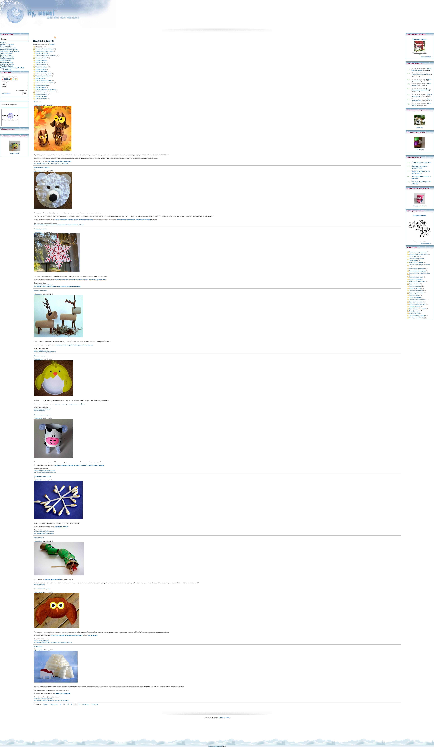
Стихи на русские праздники (417, 271)
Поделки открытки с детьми (43, 80)
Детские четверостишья (416, 302)
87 (64, 704)
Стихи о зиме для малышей (422, 69)
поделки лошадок (98, 465)
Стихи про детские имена (416, 293)
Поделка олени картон (40, 290)
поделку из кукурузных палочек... (44, 698)
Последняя (95, 704)
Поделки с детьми (52, 10)
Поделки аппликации (41, 71)
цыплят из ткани (60, 404)
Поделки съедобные (41, 98)
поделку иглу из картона (62, 693)
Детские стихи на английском (417, 309)
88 (68, 704)
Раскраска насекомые (419, 215)
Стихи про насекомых (415, 286)
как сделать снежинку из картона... (44, 285)
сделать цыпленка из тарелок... (43, 409)
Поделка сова (38, 102)
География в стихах (414, 311)
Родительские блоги (39, 10)
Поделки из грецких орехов (43, 76)
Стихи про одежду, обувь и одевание (419, 265)
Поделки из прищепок (41, 85)
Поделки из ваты (40, 87)
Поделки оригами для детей (43, 74)
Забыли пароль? (6, 93)
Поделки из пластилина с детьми (44, 83)
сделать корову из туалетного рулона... (45, 470)
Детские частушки (414, 313)
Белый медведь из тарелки (41, 167)
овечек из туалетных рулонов (83, 465)
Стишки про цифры (414, 306)
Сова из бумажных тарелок (42, 589)
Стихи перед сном (414, 256)
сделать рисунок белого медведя (83, 219)
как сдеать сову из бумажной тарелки (59, 161)
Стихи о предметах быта (416, 290)
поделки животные (73, 225)
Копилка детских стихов (418, 68)
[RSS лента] (55, 38)
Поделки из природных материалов (45, 92)
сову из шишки (92, 635)
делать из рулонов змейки (53, 579)
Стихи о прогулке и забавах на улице (419, 273)
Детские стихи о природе (416, 262)
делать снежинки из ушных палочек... (44, 532)
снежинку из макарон (61, 279)
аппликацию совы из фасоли (73, 635)
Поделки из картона (41, 60)
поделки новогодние (51, 286)
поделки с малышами (51, 225)
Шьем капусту (420, 149)
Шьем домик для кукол (419, 39)
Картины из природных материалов (45, 89)
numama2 (52, 44)
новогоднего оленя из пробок (64, 345)
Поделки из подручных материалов (45, 55)
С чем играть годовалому (421, 162)
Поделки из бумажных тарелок (44, 49)
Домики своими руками (419, 53)
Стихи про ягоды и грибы (416, 318)
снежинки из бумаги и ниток (97, 279)
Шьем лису (419, 127)
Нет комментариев (39, 163)
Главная (29, 10)
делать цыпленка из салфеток (75, 404)
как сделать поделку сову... (42, 640)
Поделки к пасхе (40, 78)
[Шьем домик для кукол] (419, 51)
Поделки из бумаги (40, 58)
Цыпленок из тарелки (40, 356)
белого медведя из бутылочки (126, 219)
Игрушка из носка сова (419, 206)
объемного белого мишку (143, 219)
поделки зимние (62, 225)
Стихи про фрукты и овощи (417, 315)
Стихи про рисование (415, 297)
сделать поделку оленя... (41, 350)
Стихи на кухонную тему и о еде (418, 254)
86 (60, 704)
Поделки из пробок (40, 62)
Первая (45, 704)
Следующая (85, 704)
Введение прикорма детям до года (419, 167)
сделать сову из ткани (57, 635)
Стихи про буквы (414, 295)
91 (79, 704)
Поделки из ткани (40, 69)
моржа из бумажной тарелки (64, 219)
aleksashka (39, 105)
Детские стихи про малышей (417, 281)
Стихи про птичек (414, 284)
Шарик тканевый (14, 153)
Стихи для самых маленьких (417, 304)
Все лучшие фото (426, 56)
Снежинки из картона (40, 229)
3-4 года (81, 225)
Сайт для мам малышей (215, 746)
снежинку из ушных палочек (79, 279)
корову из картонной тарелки (64, 465)
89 (71, 704)
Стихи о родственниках (415, 279)
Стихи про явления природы (417, 299)
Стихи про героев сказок (416, 277)
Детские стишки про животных (418, 252)
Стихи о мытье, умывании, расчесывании (416, 259)
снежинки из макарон (61, 526)
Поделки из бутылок (41, 94)
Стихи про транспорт (415, 288)
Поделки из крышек (41, 96)
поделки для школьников (61, 163)
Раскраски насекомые (420, 241)
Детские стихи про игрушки (417, 268)
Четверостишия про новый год (420, 90)
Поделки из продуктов (41, 53)
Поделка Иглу (38, 646)
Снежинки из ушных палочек (42, 476)
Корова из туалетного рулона (42, 415)
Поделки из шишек (40, 65)
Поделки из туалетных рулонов (44, 51)
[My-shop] (9, 125)
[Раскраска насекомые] (419, 239)
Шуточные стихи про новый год (421, 74)
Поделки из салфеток (41, 67)
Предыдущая (53, 704)
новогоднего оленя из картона (83, 345)
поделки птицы (49, 163)
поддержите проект (224, 717)
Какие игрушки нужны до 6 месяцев (421, 172)
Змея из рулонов (39, 537)
